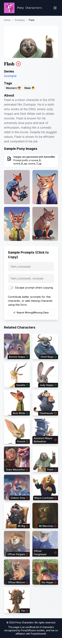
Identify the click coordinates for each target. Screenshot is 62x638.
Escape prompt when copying (34, 287)
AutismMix (49, 156)
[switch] (11, 287)
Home (7, 20)
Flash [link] (32, 20)
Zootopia (20, 20)
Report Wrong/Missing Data (33, 312)
